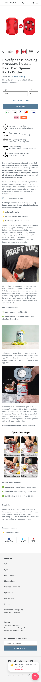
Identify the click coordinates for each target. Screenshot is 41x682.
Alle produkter (10, 575)
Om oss (7, 604)
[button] (35, 676)
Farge (5, 90)
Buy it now (20, 106)
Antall (31, 90)
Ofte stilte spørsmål (12, 587)
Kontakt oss (9, 598)
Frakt (31, 80)
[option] (10, 51)
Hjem (6, 570)
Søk (5, 564)
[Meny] (37, 2)
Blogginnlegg (9, 581)
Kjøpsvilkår (8, 593)
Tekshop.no (9, 3)
